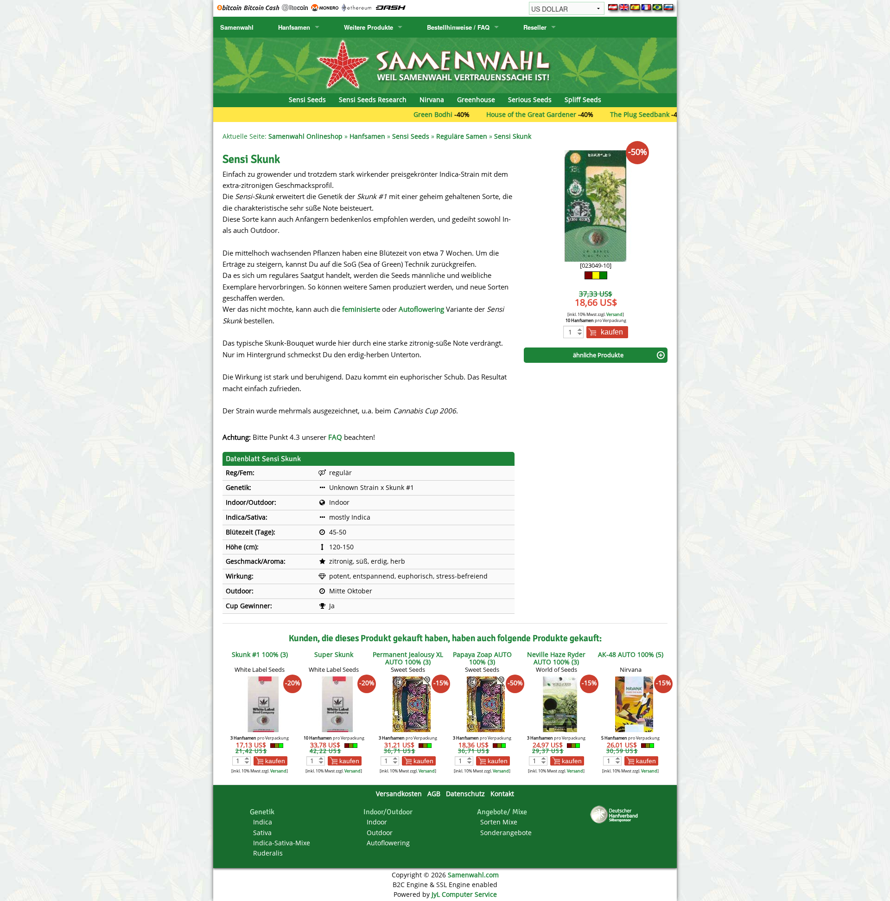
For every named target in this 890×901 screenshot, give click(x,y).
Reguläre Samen (461, 136)
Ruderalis (268, 853)
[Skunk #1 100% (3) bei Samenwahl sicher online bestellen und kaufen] (263, 703)
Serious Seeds (530, 99)
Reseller (535, 27)
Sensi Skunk (512, 136)
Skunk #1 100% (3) (260, 654)
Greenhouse (476, 99)
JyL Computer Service (464, 894)
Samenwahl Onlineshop (305, 136)
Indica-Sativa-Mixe (281, 842)
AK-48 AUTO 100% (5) (630, 654)
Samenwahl (237, 27)
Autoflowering (421, 309)
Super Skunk (333, 654)
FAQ (335, 437)
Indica (262, 821)
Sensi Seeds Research (373, 99)
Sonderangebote (506, 832)
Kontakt (502, 793)
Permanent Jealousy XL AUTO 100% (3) (408, 658)
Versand (614, 314)
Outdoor (380, 832)
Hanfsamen (294, 27)
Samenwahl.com (473, 874)
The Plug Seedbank (606, 114)
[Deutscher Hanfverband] (615, 813)
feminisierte (361, 309)
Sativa (262, 832)
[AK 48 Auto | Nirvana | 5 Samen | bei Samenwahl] (634, 703)
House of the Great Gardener (498, 114)
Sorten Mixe (498, 821)
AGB (433, 793)
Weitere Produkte (368, 27)
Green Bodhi (399, 114)
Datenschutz (465, 793)
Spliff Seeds (583, 99)
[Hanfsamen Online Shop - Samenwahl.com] (445, 64)
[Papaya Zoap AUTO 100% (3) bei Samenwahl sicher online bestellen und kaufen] (486, 703)
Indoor (377, 821)
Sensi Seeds (307, 99)
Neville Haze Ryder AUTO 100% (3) (556, 658)
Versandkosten (399, 793)
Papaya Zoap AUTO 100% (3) (482, 658)
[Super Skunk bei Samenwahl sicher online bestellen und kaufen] (337, 703)
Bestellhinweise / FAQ (458, 27)
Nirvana (432, 99)
